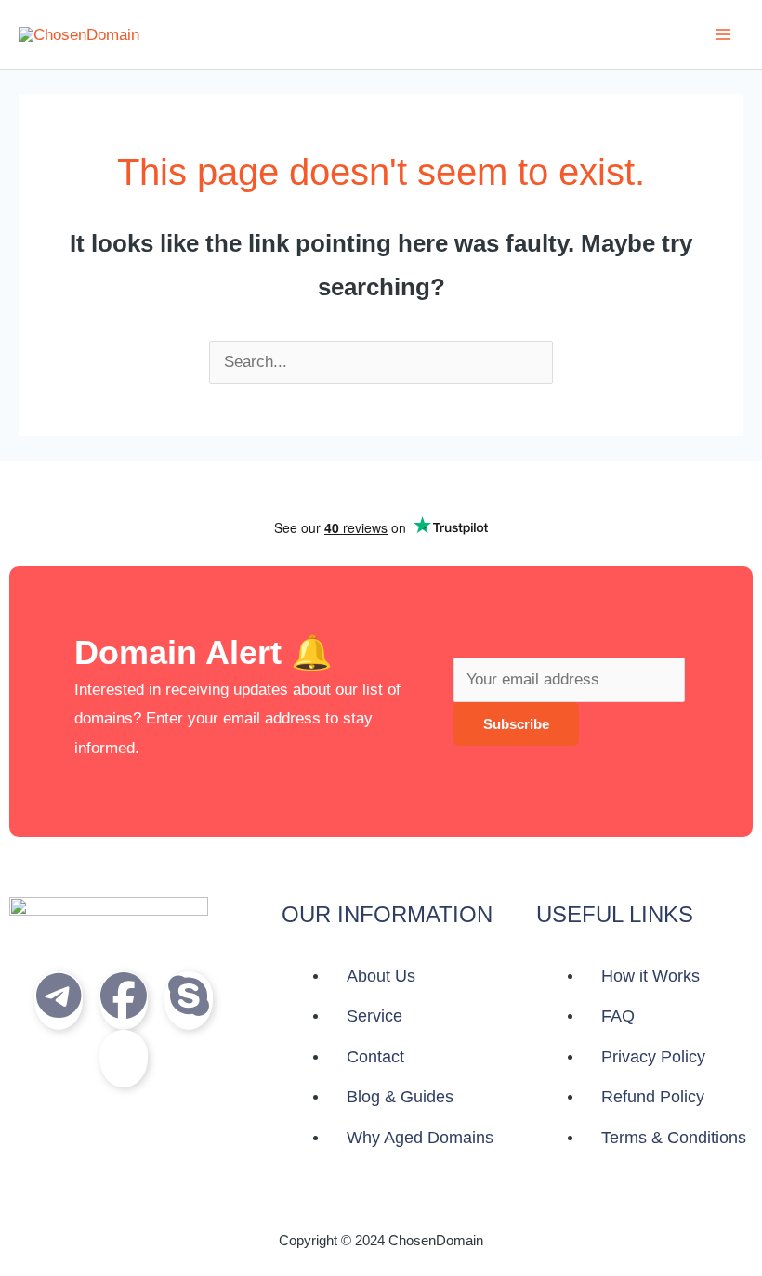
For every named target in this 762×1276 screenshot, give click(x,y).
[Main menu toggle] (723, 34)
